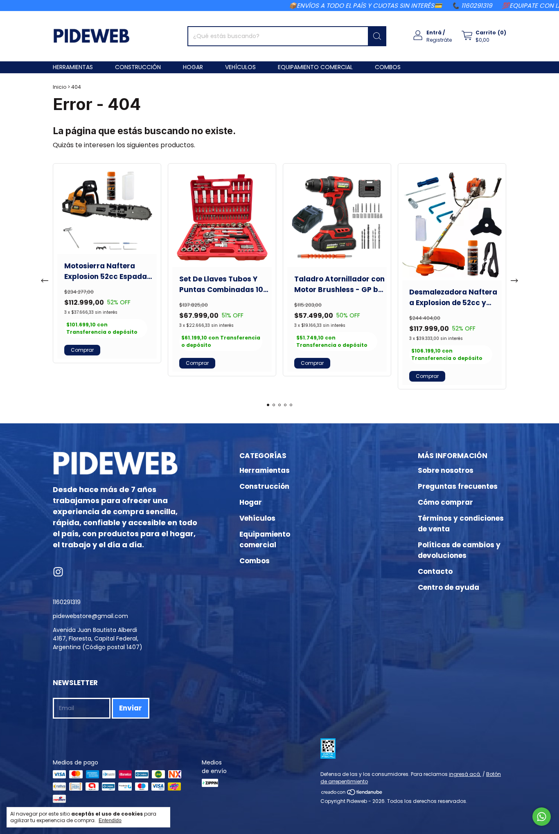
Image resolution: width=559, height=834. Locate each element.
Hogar (193, 67)
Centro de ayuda (448, 587)
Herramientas (73, 67)
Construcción (138, 67)
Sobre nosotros (445, 470)
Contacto (435, 571)
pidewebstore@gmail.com (90, 616)
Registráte (439, 39)
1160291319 (67, 602)
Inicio (59, 86)
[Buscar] (377, 36)
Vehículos (240, 67)
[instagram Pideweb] (58, 572)
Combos (388, 67)
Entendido (110, 820)
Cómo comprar (445, 502)
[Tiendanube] (352, 793)
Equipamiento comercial (315, 67)
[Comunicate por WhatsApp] (541, 816)
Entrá (434, 32)
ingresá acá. (465, 774)
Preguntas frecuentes (458, 486)
